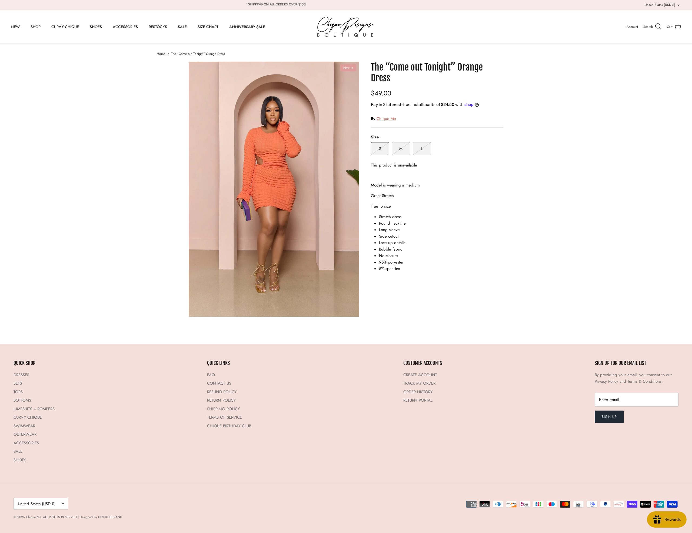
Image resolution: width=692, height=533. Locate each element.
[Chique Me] (346, 27)
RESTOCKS (158, 26)
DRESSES (21, 375)
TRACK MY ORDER (419, 383)
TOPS (18, 392)
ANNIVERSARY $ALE (247, 26)
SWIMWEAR (24, 426)
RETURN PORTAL (417, 400)
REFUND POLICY (222, 392)
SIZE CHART (208, 26)
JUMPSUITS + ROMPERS (34, 409)
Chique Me (386, 119)
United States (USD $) (660, 4)
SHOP (36, 26)
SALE (182, 26)
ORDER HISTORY (417, 392)
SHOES (96, 26)
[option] (274, 189)
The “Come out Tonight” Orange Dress (198, 53)
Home (161, 53)
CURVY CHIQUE (65, 26)
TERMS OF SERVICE (224, 417)
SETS (18, 383)
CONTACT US (219, 383)
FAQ (211, 375)
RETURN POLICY (221, 400)
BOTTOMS (22, 400)
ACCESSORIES (125, 26)
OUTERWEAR (25, 434)
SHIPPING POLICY (223, 409)
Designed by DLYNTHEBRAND (101, 517)
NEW (15, 26)
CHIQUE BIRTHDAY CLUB (229, 426)
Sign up (609, 416)
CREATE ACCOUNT (420, 375)
